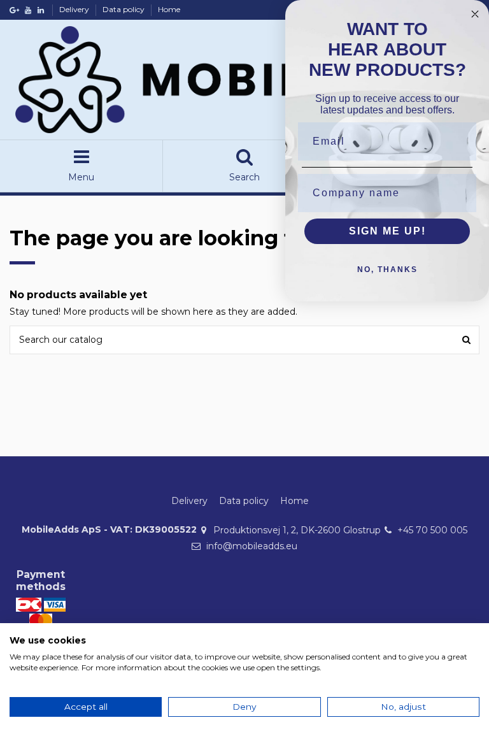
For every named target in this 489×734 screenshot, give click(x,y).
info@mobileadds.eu (251, 546)
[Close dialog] (475, 14)
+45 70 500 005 (432, 530)
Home (169, 9)
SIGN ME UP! (387, 231)
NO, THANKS (387, 269)
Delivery (75, 9)
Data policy (124, 9)
